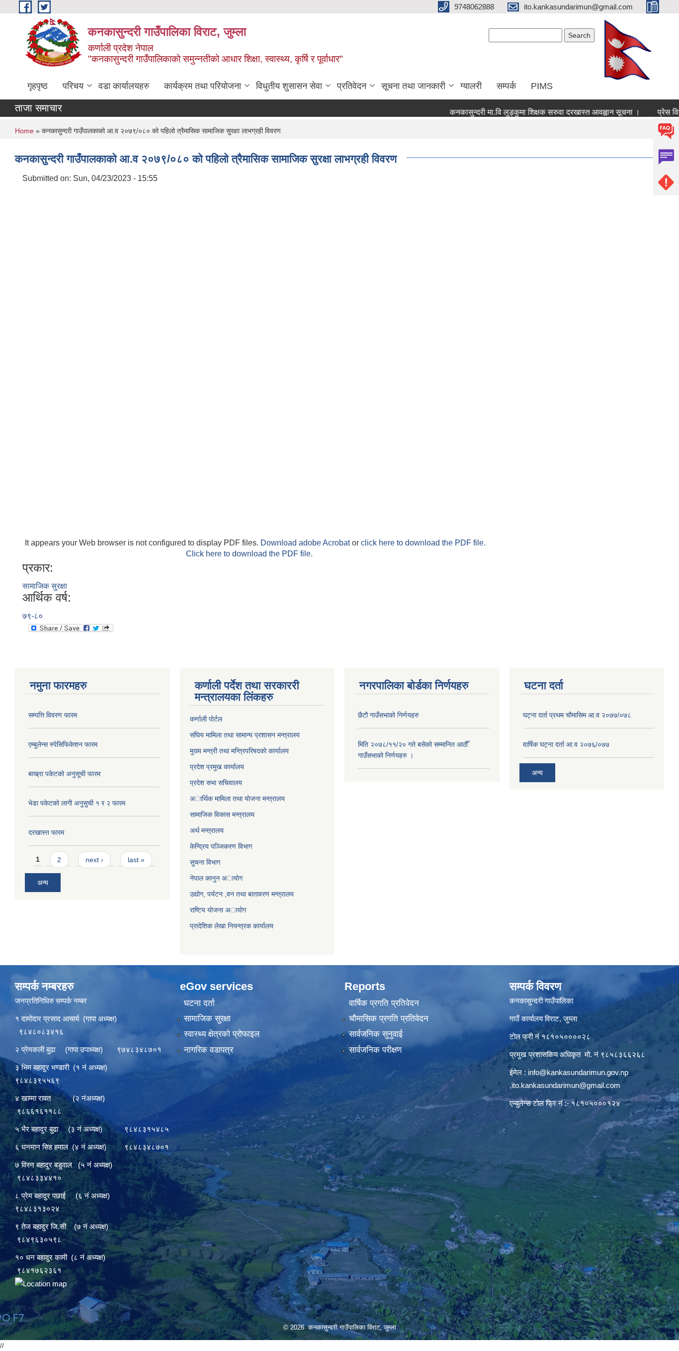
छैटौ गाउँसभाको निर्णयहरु (388, 715)
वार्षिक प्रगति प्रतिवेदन (384, 1003)
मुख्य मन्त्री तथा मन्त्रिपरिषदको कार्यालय (239, 751)
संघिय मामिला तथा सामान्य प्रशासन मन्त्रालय (245, 735)
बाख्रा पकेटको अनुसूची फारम (64, 774)
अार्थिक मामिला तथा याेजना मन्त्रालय (237, 799)
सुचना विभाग (205, 862)
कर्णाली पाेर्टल (206, 719)
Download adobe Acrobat (306, 543)
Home (24, 131)
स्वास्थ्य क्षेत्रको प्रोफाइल (221, 1034)
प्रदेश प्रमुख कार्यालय (217, 767)
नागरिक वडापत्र (208, 1050)
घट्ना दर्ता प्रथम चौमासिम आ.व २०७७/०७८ (577, 715)
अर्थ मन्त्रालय (207, 830)
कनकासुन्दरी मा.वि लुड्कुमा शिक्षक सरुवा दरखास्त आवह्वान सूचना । (518, 112)
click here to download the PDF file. (423, 543)
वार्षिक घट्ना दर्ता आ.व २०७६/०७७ (566, 744)
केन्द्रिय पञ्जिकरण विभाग (221, 846)
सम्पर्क (506, 86)
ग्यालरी (471, 86)
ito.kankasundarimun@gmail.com (565, 1085)
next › (94, 860)
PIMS (542, 86)
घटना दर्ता (199, 1003)
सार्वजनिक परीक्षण (375, 1050)
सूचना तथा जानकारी (413, 86)
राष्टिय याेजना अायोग (218, 910)
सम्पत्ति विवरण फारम (52, 715)
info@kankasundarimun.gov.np (578, 1072)
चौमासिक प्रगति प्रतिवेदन (388, 1018)
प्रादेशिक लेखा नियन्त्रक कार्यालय (231, 926)
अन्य (42, 883)
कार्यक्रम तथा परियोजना (202, 86)
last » (136, 860)
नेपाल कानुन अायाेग (216, 878)
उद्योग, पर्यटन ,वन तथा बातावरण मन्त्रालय (242, 894)
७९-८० (32, 616)
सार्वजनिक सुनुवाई (376, 1034)
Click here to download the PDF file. (249, 553)
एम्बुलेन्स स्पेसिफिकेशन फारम (62, 744)
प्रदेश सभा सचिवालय (216, 783)
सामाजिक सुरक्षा (44, 586)
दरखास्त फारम (46, 832)
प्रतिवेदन (351, 86)
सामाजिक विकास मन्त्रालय (222, 814)
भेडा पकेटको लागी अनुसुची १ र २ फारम (76, 803)
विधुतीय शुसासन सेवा (289, 86)
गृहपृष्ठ (37, 86)
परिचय (73, 86)
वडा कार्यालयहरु (123, 86)
